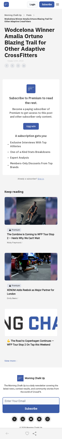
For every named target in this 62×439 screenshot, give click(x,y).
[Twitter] (14, 419)
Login (32, 4)
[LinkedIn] (22, 419)
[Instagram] (47, 419)
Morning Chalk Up (13, 15)
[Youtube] (31, 419)
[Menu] (57, 4)
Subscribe (47, 4)
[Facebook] (39, 419)
